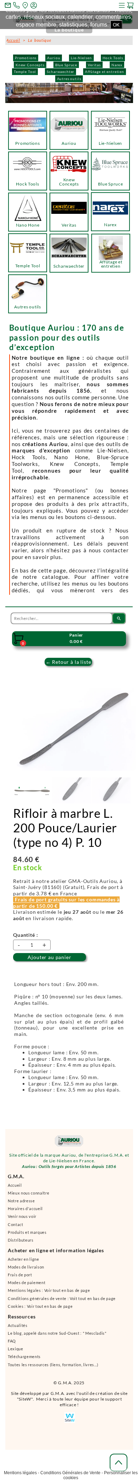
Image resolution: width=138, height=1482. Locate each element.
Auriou (53, 58)
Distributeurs (21, 1243)
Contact (15, 1227)
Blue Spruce (66, 65)
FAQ (12, 1344)
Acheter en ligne (23, 1262)
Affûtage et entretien (104, 71)
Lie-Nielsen (81, 58)
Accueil (15, 1188)
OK (116, 25)
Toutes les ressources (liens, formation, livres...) (53, 1368)
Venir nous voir (22, 1219)
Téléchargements (24, 1359)
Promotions (25, 58)
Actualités (18, 1328)
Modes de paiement (26, 1285)
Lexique (15, 1352)
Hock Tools (113, 58)
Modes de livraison (26, 1270)
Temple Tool (25, 71)
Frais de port (20, 1278)
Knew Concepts (30, 65)
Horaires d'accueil (25, 1211)
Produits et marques (27, 1235)
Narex (116, 65)
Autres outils (69, 78)
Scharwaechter (60, 71)
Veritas (94, 65)
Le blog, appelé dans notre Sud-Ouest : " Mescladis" (57, 1336)
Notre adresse (21, 1204)
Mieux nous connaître (28, 1196)
